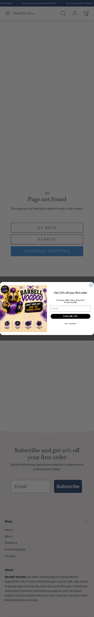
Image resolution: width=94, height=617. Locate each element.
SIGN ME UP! (70, 316)
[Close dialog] (91, 285)
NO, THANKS (70, 323)
